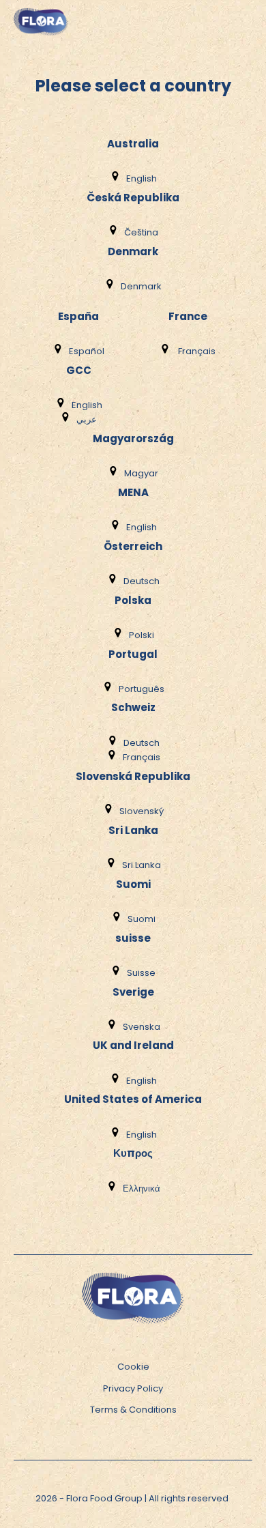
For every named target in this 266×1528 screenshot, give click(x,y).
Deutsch (141, 581)
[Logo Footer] (133, 1279)
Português (141, 688)
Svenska (141, 1026)
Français (196, 351)
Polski (141, 635)
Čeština (141, 232)
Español (86, 351)
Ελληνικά (141, 1188)
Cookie (133, 1366)
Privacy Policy (133, 1388)
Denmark (141, 286)
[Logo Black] (41, 6)
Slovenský (141, 811)
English (141, 178)
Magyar (141, 473)
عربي (86, 419)
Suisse (141, 972)
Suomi (142, 918)
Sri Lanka (141, 865)
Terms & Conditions (133, 1409)
